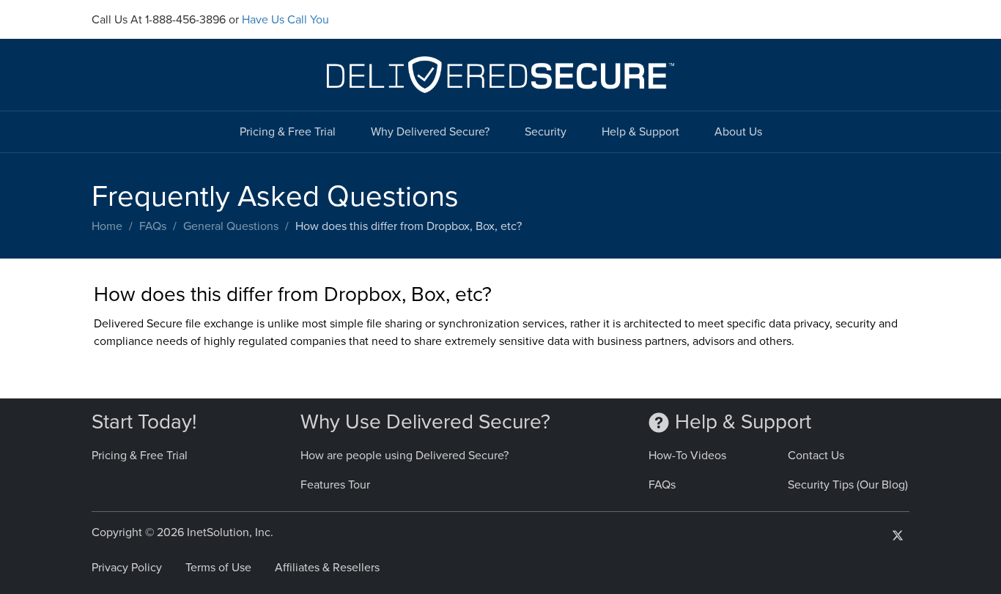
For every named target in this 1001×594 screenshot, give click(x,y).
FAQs (152, 226)
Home (107, 226)
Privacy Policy (127, 567)
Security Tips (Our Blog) (848, 485)
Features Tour (335, 485)
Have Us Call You (285, 19)
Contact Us (816, 455)
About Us (738, 132)
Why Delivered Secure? (430, 132)
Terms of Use (218, 567)
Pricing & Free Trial (288, 132)
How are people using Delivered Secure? (404, 455)
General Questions (230, 226)
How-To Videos (687, 455)
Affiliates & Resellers (327, 567)
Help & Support (640, 132)
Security (545, 132)
